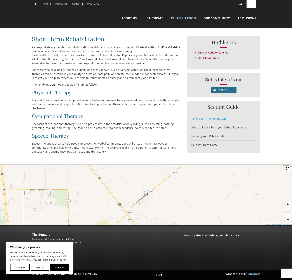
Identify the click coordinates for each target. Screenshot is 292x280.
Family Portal (92, 3)
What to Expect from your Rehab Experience (218, 127)
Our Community (216, 18)
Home (45, 3)
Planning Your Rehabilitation (209, 136)
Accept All (59, 267)
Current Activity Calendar (214, 52)
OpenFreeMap (275, 224)
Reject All (40, 267)
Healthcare (153, 18)
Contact (76, 3)
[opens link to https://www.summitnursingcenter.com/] (58, 18)
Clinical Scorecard (208, 57)
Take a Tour (225, 90)
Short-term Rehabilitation (209, 118)
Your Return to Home (204, 145)
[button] (146, 192)
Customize (20, 267)
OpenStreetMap (286, 224)
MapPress (267, 224)
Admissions (246, 18)
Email (78, 242)
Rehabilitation (183, 18)
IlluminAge (253, 274)
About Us (129, 18)
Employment (60, 3)
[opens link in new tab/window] (35, 4)
